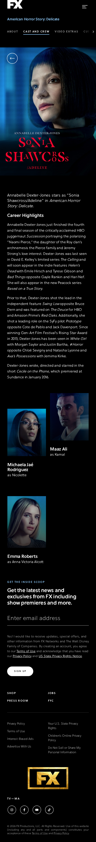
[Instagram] (12, 809)
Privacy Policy (22, 656)
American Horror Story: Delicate (33, 19)
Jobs (52, 693)
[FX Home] (15, 9)
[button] (12, 59)
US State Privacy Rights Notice (60, 656)
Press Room (17, 700)
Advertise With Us (19, 746)
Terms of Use (26, 651)
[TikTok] (49, 809)
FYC (51, 700)
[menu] (84, 5)
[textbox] (48, 620)
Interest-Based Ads (20, 739)
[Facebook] (24, 809)
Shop (11, 693)
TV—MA (13, 798)
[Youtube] (37, 809)
